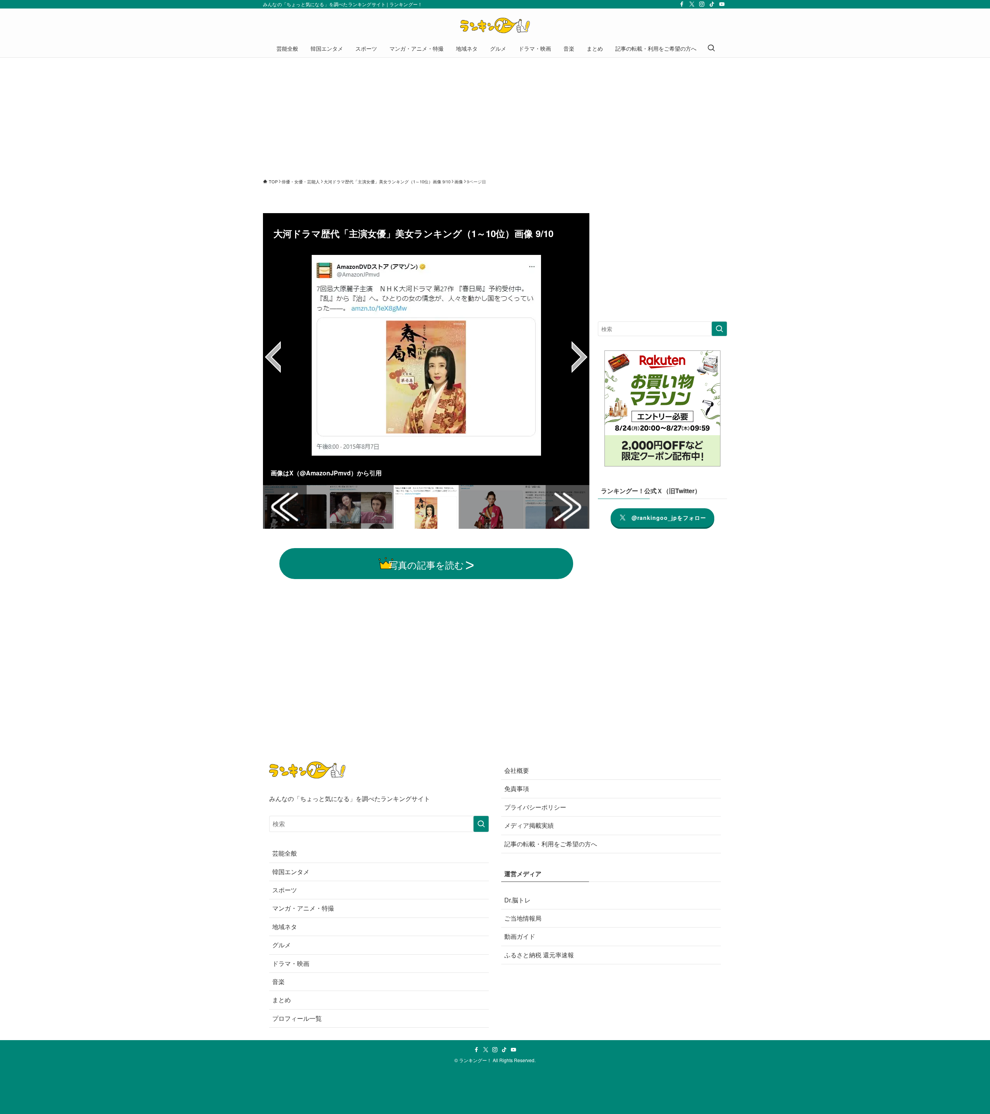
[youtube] (722, 4)
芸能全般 (284, 853)
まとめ (281, 999)
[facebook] (682, 4)
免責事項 (516, 788)
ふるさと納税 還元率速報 (539, 954)
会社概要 (516, 770)
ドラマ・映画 (290, 963)
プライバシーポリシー (535, 807)
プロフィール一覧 (297, 1018)
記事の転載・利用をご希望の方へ (550, 843)
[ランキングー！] (495, 25)
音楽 (278, 981)
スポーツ (284, 889)
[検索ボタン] (711, 48)
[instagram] (702, 4)
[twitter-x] (692, 4)
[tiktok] (712, 4)
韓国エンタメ (290, 871)
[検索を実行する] (719, 328)
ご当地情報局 (522, 918)
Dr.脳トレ (517, 899)
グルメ (281, 944)
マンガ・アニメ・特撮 (303, 908)
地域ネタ (284, 926)
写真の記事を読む (426, 564)
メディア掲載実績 (529, 825)
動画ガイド (519, 936)
